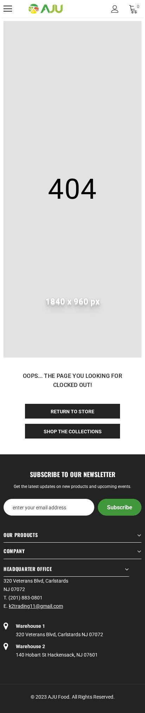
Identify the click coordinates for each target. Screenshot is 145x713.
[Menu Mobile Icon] (8, 9)
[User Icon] (115, 9)
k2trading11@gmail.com (36, 606)
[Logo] (45, 9)
